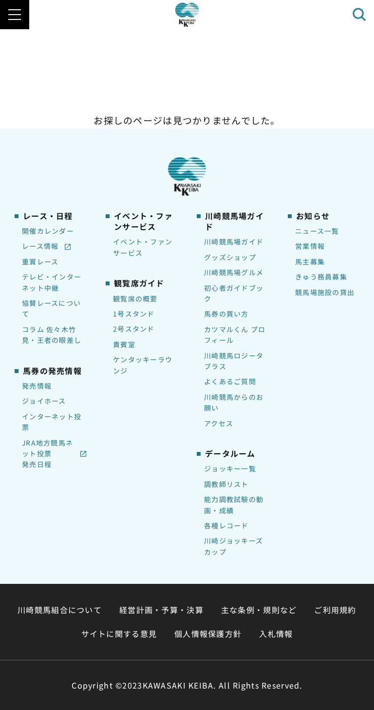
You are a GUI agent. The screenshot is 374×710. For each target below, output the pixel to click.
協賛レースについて (51, 308)
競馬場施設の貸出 (325, 292)
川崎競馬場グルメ (233, 272)
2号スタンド (134, 329)
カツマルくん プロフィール (235, 334)
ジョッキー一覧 (230, 468)
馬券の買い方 (226, 313)
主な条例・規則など (259, 610)
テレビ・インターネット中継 (51, 282)
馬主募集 (310, 261)
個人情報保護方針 (208, 633)
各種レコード (226, 525)
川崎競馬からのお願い (233, 402)
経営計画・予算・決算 (161, 610)
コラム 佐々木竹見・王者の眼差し (51, 334)
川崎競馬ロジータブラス (233, 361)
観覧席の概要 (135, 298)
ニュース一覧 (317, 231)
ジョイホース (44, 401)
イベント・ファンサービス (142, 247)
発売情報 (37, 386)
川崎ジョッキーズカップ (233, 546)
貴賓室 (124, 344)
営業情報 (310, 246)
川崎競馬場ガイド (233, 241)
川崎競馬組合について (60, 610)
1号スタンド (134, 313)
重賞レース (40, 261)
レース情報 (40, 246)
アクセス (218, 423)
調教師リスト (226, 484)
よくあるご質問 (230, 381)
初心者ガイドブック (233, 293)
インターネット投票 (51, 421)
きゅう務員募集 (321, 276)
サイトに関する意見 (119, 633)
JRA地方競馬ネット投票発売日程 (47, 453)
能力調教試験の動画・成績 (233, 504)
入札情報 (276, 633)
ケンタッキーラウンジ (142, 365)
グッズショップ (230, 257)
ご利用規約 (335, 610)
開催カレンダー (48, 231)
